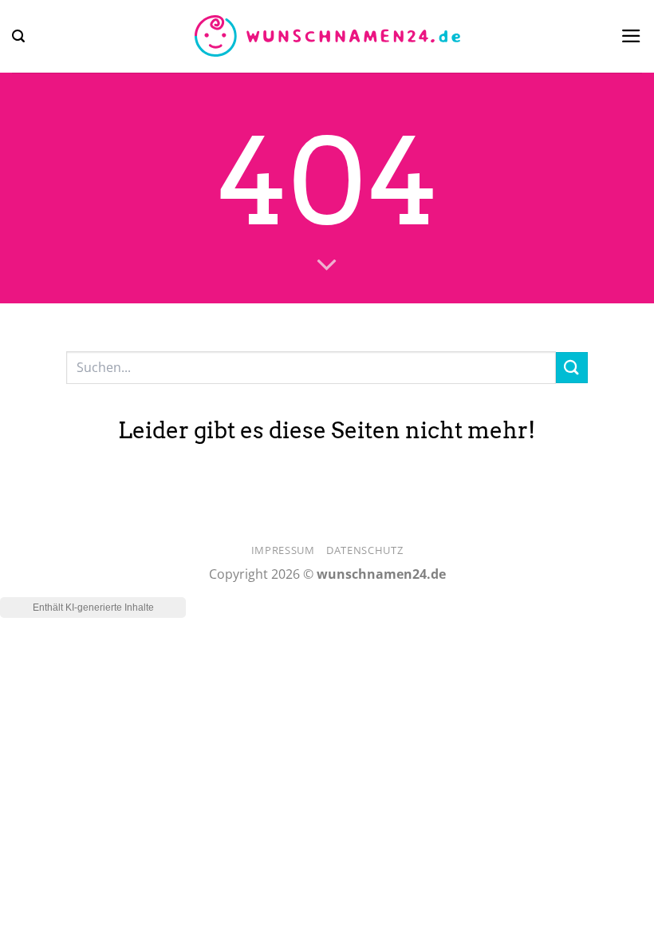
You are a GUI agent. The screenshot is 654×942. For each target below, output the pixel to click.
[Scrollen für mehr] (327, 265)
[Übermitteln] (572, 367)
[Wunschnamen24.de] (327, 37)
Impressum (283, 550)
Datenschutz (364, 550)
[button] (18, 36)
